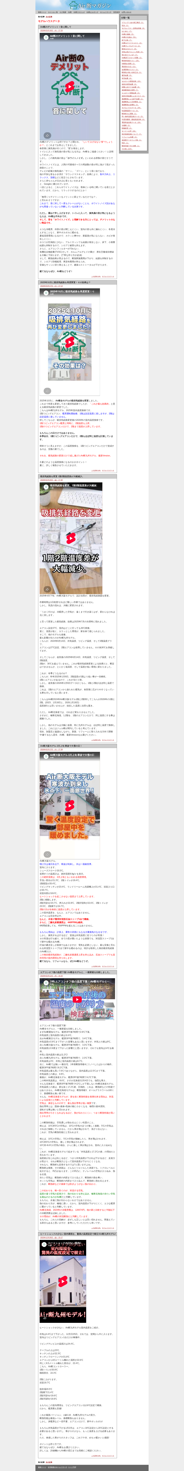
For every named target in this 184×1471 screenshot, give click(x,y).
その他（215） (127, 149)
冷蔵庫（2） (126, 125)
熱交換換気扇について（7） (132, 134)
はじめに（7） (127, 31)
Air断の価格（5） (128, 34)
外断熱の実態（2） (129, 64)
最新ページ (42, 12)
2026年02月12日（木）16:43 (51, 976)
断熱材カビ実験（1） (129, 114)
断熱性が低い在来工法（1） (132, 72)
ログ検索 (63, 12)
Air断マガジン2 (79, 12)
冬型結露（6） (127, 78)
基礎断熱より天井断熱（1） (132, 102)
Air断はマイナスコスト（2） (132, 43)
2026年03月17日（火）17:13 (51, 286)
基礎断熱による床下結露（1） (133, 99)
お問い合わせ (126, 12)
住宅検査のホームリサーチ (57, 1467)
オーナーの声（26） (129, 131)
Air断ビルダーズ (92, 12)
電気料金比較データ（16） (131, 122)
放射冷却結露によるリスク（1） (133, 96)
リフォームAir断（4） (130, 137)
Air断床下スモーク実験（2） (132, 58)
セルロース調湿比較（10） (131, 81)
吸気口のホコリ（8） (129, 49)
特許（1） (125, 143)
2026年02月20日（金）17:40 (51, 480)
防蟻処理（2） (127, 128)
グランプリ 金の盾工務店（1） (133, 22)
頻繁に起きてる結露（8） (131, 87)
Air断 (70, 12)
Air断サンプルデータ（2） (131, 46)
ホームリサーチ (105, 12)
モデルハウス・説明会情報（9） (133, 28)
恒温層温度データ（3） (130, 111)
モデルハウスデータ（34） (131, 108)
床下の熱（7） (127, 40)
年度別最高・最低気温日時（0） (133, 119)
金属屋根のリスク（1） (130, 70)
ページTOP (72, 1467)
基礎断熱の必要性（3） (130, 105)
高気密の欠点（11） (129, 67)
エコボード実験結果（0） (131, 93)
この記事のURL (96, 276)
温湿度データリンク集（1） (132, 140)
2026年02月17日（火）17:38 (51, 750)
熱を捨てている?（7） (130, 55)
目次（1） (125, 25)
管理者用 (116, 12)
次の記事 (49, 1462)
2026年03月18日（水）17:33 (51, 31)
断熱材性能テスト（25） (131, 61)
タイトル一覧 (53, 12)
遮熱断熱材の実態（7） (130, 90)
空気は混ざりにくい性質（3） (133, 52)
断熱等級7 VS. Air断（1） (131, 146)
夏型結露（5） (127, 75)
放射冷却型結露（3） (129, 84)
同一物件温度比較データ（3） (133, 116)
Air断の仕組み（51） (129, 37)
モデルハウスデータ (108, 276)
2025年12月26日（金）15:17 (51, 1238)
